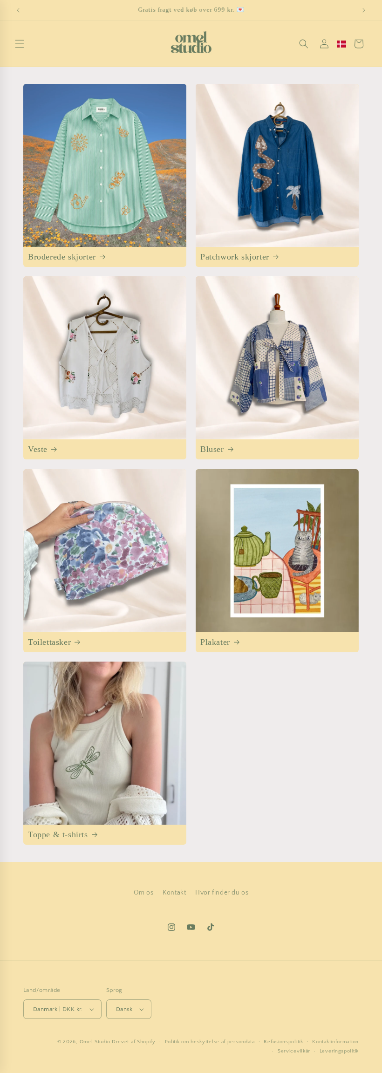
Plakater (215, 642)
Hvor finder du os (221, 892)
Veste (38, 449)
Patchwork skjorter (234, 256)
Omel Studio (95, 1042)
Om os (144, 892)
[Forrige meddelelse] (18, 10)
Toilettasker (49, 642)
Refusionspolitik (283, 1042)
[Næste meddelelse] (364, 10)
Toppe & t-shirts (58, 834)
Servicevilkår (294, 1051)
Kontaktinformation (335, 1042)
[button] (19, 44)
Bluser (212, 449)
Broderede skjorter (62, 256)
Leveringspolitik (339, 1051)
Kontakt (174, 892)
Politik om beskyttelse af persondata (210, 1042)
